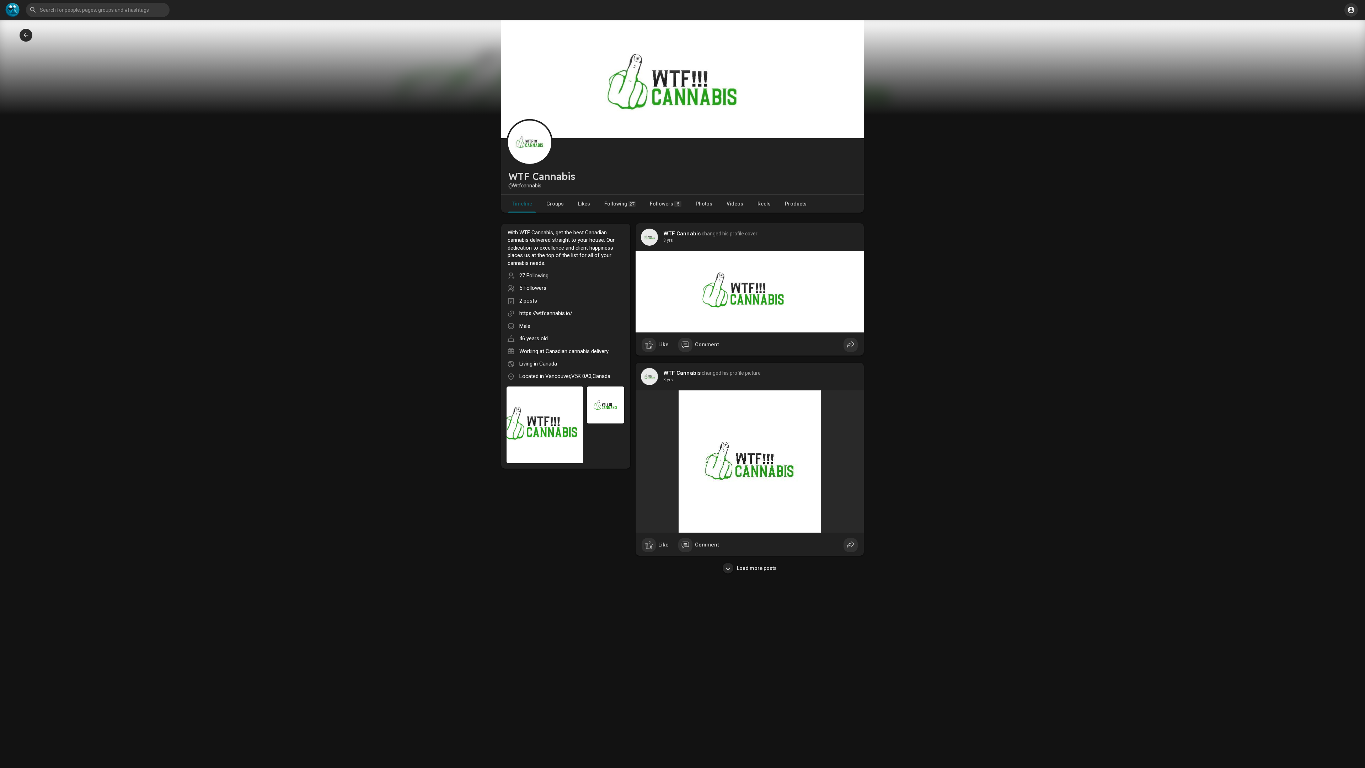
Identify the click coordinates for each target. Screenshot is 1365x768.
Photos (704, 204)
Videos (735, 204)
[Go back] (26, 35)
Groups (555, 204)
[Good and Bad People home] (12, 10)
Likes (584, 204)
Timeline (522, 204)
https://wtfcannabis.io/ (545, 313)
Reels (764, 204)
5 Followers (532, 288)
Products (796, 204)
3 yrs (668, 240)
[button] (1351, 10)
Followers (664, 204)
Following (619, 204)
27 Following (533, 275)
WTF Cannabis (682, 233)
